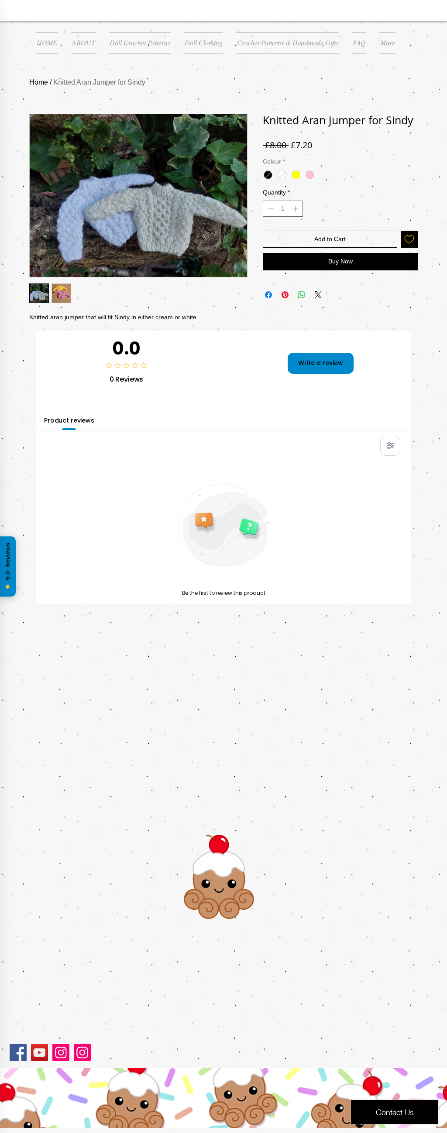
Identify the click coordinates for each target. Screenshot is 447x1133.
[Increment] (296, 208)
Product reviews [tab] (69, 420)
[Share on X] (318, 295)
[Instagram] (60, 1052)
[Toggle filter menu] (390, 446)
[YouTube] (39, 1052)
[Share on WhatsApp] (301, 295)
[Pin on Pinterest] (285, 295)
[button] (139, 43)
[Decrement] (269, 208)
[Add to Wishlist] (409, 239)
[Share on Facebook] (268, 295)
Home (38, 82)
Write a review (320, 362)
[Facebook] (18, 1052)
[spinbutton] (283, 208)
